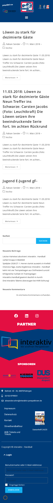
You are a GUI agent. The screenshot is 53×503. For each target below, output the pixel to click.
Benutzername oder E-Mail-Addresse (23, 465)
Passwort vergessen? (13, 494)
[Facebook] (16, 315)
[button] (26, 17)
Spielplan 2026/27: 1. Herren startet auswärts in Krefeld (26, 263)
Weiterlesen (12, 77)
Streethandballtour (13, 426)
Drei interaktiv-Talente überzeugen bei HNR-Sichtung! (26, 280)
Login (9, 454)
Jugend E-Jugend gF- (20, 180)
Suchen (6, 236)
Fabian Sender (13, 44)
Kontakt (8, 420)
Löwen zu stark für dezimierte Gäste (19, 35)
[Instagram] (37, 315)
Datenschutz (10, 414)
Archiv (9, 48)
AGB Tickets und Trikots (12, 433)
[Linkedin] (26, 315)
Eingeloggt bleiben (17, 485)
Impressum (9, 408)
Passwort (9, 475)
